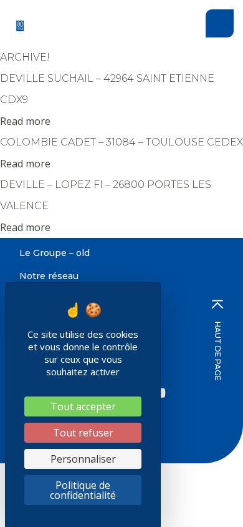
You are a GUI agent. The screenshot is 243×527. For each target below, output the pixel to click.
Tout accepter (83, 406)
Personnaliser (83, 459)
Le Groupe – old (54, 253)
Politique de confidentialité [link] (83, 490)
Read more (25, 121)
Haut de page (217, 351)
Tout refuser (83, 433)
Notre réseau (49, 276)
